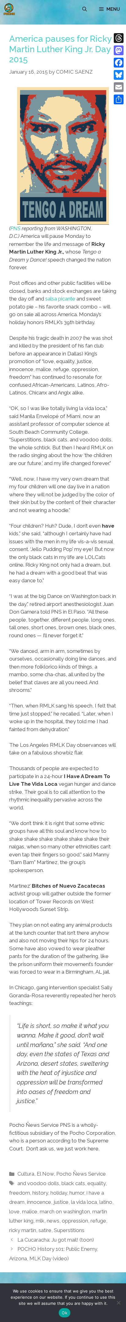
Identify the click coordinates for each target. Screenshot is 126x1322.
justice (61, 1202)
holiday (58, 1193)
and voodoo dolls (38, 1183)
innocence (39, 1202)
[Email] (119, 87)
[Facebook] (119, 62)
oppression (75, 1221)
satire (45, 1230)
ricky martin (22, 1230)
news (53, 1221)
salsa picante (60, 299)
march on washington (65, 1211)
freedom (19, 1193)
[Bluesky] (119, 75)
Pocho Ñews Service (81, 1174)
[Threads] (119, 38)
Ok (64, 1312)
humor (76, 1193)
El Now (45, 1174)
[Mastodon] (119, 50)
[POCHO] (9, 9)
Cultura (25, 1174)
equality (96, 1183)
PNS (15, 228)
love (14, 1211)
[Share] (119, 99)
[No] (118, 1303)
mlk (40, 1221)
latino (105, 1202)
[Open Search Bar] (84, 9)
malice (29, 1211)
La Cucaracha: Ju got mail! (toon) (55, 1240)
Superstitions (69, 1230)
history (40, 1193)
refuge (98, 1221)
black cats (73, 1183)
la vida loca (84, 1202)
